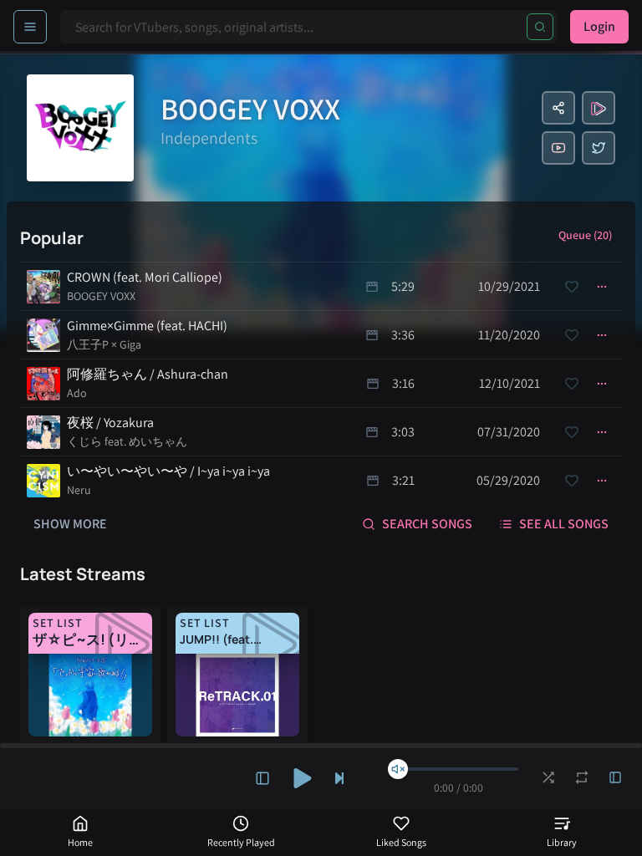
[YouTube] (558, 148)
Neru (79, 489)
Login (599, 26)
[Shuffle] (548, 777)
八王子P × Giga (104, 344)
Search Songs (427, 523)
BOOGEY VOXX (101, 295)
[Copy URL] (558, 108)
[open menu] (30, 26)
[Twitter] (598, 148)
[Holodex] (598, 108)
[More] (601, 286)
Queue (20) (585, 234)
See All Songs (564, 523)
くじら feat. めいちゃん (127, 441)
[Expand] (262, 778)
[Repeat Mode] (582, 777)
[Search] (540, 26)
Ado (77, 392)
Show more (70, 523)
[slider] (398, 769)
